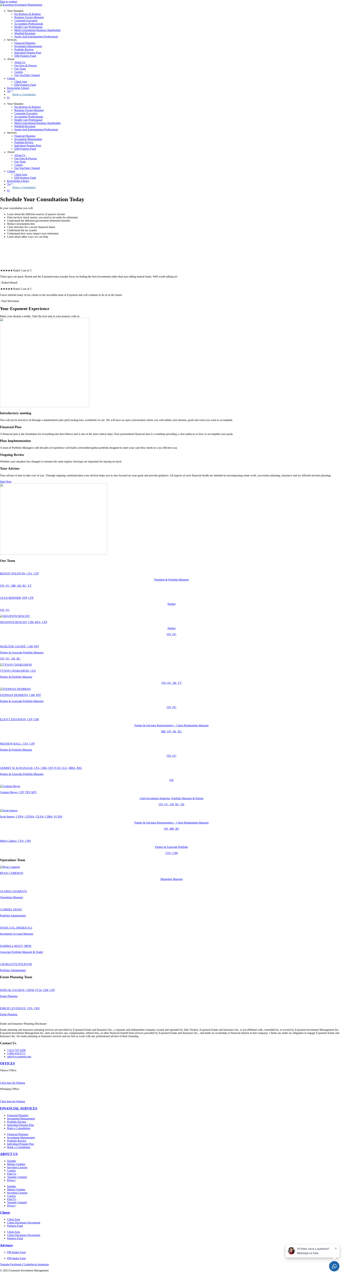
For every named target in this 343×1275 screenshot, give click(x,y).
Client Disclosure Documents (23, 1222)
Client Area (20, 81)
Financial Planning (24, 42)
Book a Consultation (24, 94)
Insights (11, 1160)
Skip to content (8, 1)
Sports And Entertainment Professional (36, 36)
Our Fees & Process (25, 65)
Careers (18, 71)
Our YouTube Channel (27, 75)
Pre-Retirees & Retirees (27, 14)
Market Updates (16, 1164)
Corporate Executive (26, 20)
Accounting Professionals (28, 23)
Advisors (6, 1245)
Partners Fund (15, 1225)
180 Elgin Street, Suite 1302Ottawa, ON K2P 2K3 (16, 1075)
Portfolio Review (24, 49)
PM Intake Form (16, 1252)
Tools (10, 91)
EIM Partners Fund (25, 55)
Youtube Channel (17, 1177)
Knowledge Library (18, 88)
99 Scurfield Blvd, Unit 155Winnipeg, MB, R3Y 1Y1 (15, 1094)
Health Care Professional (28, 26)
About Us (19, 62)
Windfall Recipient (24, 33)
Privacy (11, 1180)
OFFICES (7, 1063)
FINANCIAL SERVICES (18, 1108)
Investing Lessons (17, 1167)
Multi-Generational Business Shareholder (37, 30)
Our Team (20, 68)
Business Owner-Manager (29, 17)
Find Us (11, 1173)
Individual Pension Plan (27, 52)
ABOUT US (9, 1154)
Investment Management (28, 46)
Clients (11, 78)
